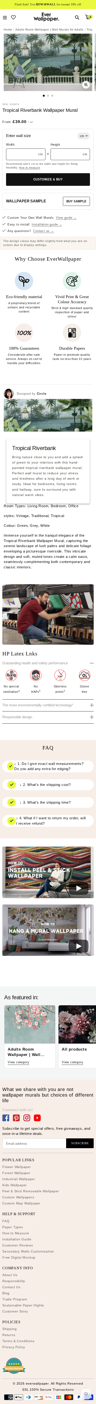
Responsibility (13, 1281)
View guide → (66, 217)
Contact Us (11, 1287)
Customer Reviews (17, 1245)
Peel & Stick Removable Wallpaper (30, 1191)
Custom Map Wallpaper (21, 1203)
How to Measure (15, 1233)
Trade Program (14, 1299)
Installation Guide (16, 1239)
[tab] (44, 96)
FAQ (5, 1221)
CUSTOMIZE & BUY (48, 179)
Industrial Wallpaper (18, 1179)
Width (10, 144)
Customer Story (15, 1311)
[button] (48, 873)
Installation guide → (47, 224)
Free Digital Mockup (18, 1257)
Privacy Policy (13, 1347)
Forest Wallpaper (16, 1173)
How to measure (29, 167)
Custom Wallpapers (18, 1197)
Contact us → (43, 231)
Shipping (9, 1329)
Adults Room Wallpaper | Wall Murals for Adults (49, 29)
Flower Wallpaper (16, 1167)
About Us (9, 1275)
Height (55, 144)
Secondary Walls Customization (28, 1251)
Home (8, 29)
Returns (8, 1335)
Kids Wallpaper (14, 1185)
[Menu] (5, 17)
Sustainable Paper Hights (23, 1305)
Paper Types (12, 1227)
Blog (6, 1293)
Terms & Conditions (18, 1341)
